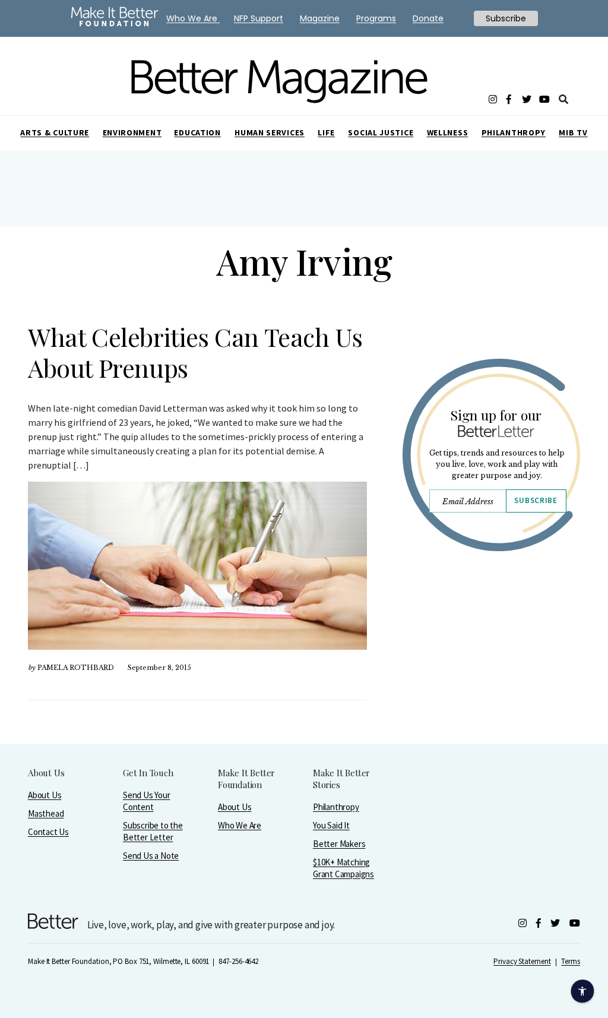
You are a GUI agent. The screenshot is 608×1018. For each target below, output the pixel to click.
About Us (44, 795)
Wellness (447, 132)
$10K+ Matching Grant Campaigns (343, 868)
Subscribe (535, 500)
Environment (132, 132)
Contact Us (48, 831)
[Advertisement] (491, 669)
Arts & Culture (54, 132)
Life (326, 132)
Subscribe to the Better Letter (153, 831)
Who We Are (239, 825)
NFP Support (258, 18)
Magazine (320, 18)
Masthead (46, 813)
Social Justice (380, 132)
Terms (570, 961)
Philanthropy (514, 132)
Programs (376, 18)
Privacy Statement (521, 961)
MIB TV (573, 132)
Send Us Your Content (146, 800)
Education (197, 132)
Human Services (270, 132)
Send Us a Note (151, 855)
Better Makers (339, 843)
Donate (428, 18)
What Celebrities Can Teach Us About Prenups (195, 352)
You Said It (331, 825)
